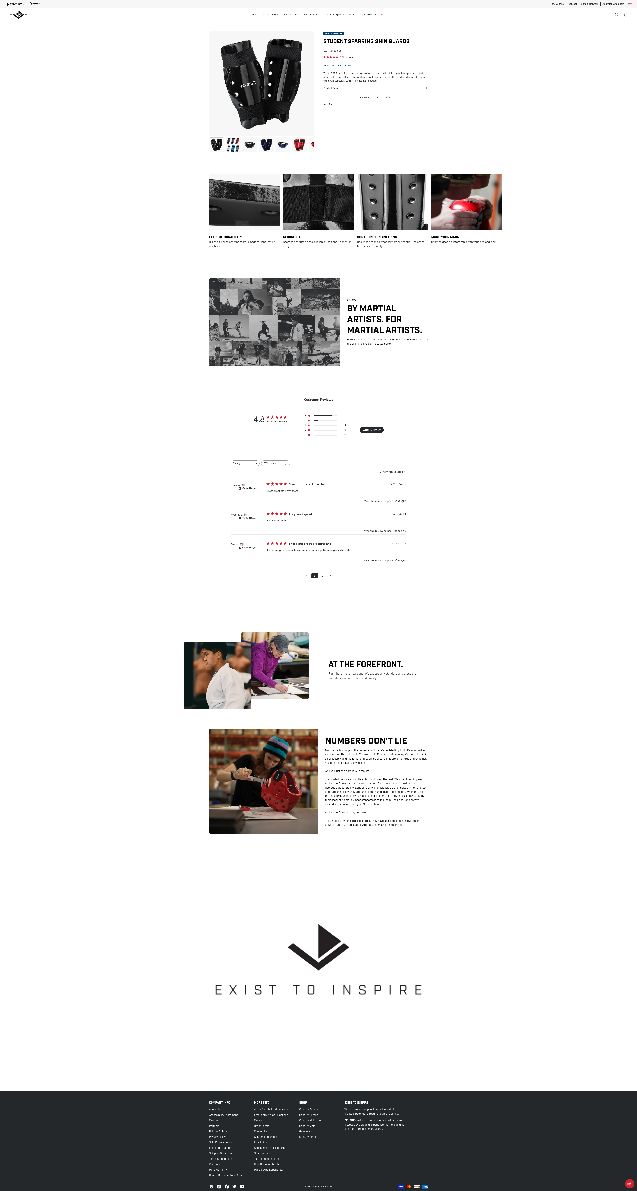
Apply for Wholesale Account (271, 1109)
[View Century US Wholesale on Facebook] (226, 1186)
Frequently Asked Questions (271, 1115)
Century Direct (308, 1137)
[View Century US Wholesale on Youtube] (242, 1186)
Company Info (219, 1103)
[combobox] (245, 463)
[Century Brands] (15, 4)
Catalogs (259, 1120)
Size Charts (261, 1153)
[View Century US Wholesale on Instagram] (211, 1186)
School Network (589, 3)
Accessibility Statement (223, 1115)
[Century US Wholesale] (20, 15)
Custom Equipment (265, 1137)
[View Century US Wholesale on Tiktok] (219, 1186)
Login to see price (332, 50)
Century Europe (308, 1115)
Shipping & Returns (220, 1153)
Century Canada (308, 1109)
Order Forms (261, 1126)
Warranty (214, 1164)
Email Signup (262, 1142)
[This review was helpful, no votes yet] (396, 501)
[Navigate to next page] (330, 575)
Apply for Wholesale (613, 3)
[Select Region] (631, 4)
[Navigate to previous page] (306, 575)
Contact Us (260, 1131)
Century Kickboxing (310, 1120)
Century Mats (307, 1126)
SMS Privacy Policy (220, 1142)
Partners (214, 1126)
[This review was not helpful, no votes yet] (402, 501)
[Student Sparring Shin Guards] (216, 144)
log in (370, 97)
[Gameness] (35, 4)
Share (331, 104)
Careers (213, 1120)
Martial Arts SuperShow (268, 1169)
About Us (214, 1109)
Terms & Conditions (220, 1159)
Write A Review (372, 429)
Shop (303, 1103)
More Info (262, 1103)
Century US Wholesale (322, 1186)
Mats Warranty (218, 1169)
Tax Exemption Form (266, 1159)
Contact (572, 3)
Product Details (331, 88)
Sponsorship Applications (269, 1148)
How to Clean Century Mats (225, 1175)
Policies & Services (220, 1131)
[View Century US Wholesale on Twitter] (234, 1186)
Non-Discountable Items (268, 1164)
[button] (254, 14)
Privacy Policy (217, 1137)
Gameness (305, 1131)
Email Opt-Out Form (221, 1148)
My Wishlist (558, 3)
